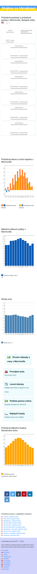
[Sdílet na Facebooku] (7, 494)
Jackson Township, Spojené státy (14, 533)
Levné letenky (17, 384)
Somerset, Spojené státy (11, 535)
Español (6, 558)
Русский (6, 552)
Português (6, 561)
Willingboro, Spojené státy (12, 521)
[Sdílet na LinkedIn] (29, 494)
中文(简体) (6, 565)
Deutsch (6, 567)
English (5, 550)
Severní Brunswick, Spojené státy (14, 527)
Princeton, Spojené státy (11, 519)
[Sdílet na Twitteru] (12, 494)
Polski (5, 554)
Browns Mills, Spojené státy (12, 523)
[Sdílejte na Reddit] (7, 499)
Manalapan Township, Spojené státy (15, 529)
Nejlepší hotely (17, 413)
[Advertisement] (18, 149)
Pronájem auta (17, 371)
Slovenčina (7, 563)
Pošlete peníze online (20, 401)
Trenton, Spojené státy (11, 517)
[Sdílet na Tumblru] (18, 494)
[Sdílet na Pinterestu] (24, 494)
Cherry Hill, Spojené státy (12, 531)
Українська (7, 556)
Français (6, 569)
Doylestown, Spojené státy (12, 525)
